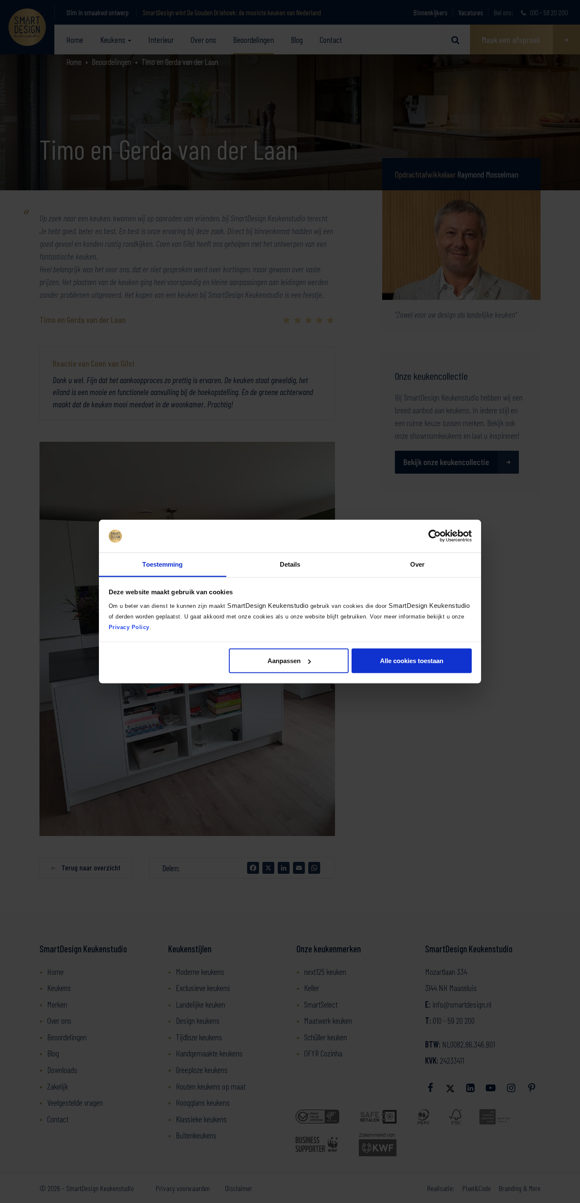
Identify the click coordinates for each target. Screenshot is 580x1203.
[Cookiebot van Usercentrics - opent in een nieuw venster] (434, 536)
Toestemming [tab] (162, 564)
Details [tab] (290, 564)
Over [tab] (417, 564)
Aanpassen (284, 660)
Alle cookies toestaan (411, 660)
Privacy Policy (129, 627)
